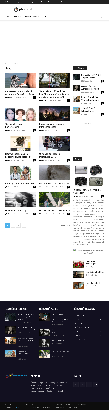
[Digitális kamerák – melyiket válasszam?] (88, 176)
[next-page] (24, 225)
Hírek (44, 17)
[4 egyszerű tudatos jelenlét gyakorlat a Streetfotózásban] (20, 80)
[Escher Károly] (44, 343)
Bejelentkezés (53, 2)
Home (43, 2)
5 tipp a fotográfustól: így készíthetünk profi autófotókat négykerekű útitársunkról (54, 94)
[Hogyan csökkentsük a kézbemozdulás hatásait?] (20, 143)
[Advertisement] (72, 10)
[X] (89, 384)
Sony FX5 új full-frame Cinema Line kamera (26, 340)
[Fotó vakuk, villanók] (78, 285)
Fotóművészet (31, 17)
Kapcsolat (64, 2)
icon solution (22, 407)
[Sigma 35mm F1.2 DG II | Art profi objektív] (76, 77)
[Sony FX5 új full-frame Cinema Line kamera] (76, 99)
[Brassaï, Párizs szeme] (44, 332)
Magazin (17, 17)
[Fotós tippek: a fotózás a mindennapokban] (54, 113)
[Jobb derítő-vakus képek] (78, 274)
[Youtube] (95, 384)
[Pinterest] (82, 384)
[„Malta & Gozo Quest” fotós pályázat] (76, 110)
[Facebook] (76, 384)
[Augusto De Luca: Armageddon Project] (76, 88)
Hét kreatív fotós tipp (15, 210)
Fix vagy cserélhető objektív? (19, 183)
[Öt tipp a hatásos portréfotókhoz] (20, 113)
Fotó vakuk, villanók (93, 283)
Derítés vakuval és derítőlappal (54, 210)
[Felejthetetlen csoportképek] (78, 264)
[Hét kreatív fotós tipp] (20, 199)
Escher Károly (58, 340)
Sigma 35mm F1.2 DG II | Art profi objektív (26, 317)
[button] (100, 17)
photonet (8, 97)
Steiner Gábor (44, 187)
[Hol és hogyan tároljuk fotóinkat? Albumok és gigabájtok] (44, 317)
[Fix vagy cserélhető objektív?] (20, 173)
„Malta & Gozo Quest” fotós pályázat (24, 353)
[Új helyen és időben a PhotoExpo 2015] (54, 143)
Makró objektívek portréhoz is (54, 183)
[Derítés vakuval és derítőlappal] (54, 199)
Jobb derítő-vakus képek (95, 272)
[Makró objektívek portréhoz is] (54, 173)
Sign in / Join (35, 2)
